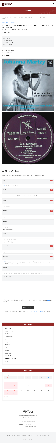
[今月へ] (41, 375)
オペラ (6, 342)
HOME (3, 17)
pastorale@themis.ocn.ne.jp (30, 421)
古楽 (6, 347)
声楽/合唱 (7, 344)
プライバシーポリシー (35, 311)
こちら (48, 300)
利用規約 (42, 311)
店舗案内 (13, 435)
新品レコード (8, 355)
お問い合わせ (30, 435)
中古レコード (11, 17)
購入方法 (19, 435)
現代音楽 (7, 350)
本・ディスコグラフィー (10, 358)
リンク (36, 435)
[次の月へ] (48, 375)
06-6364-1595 (31, 419)
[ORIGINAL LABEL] (28, 137)
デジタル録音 (8, 353)
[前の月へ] (35, 375)
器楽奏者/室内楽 (9, 336)
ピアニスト (7, 339)
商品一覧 (6, 17)
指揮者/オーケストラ (10, 331)
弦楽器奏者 (16, 17)
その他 (6, 361)
